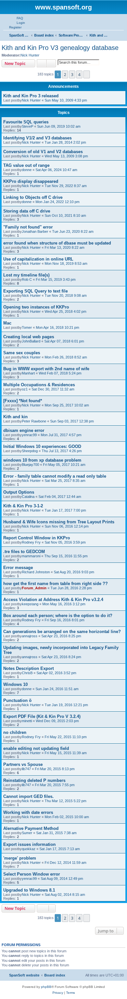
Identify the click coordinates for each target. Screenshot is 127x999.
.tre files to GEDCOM (24, 551)
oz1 (25, 389)
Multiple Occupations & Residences (39, 384)
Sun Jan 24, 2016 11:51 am (56, 689)
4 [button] (79, 74)
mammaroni (31, 556)
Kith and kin (15, 416)
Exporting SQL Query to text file (35, 291)
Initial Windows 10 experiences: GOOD (42, 446)
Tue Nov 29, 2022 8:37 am (66, 186)
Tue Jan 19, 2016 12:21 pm (66, 705)
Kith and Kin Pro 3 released (31, 95)
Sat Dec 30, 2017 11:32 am (53, 389)
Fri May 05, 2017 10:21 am (64, 465)
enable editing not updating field (36, 748)
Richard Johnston (36, 572)
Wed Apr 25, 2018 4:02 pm (65, 311)
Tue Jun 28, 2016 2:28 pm (71, 588)
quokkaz (28, 849)
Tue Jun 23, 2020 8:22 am (72, 231)
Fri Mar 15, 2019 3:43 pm (56, 279)
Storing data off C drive (26, 211)
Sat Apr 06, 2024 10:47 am (56, 170)
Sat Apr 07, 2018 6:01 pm (64, 341)
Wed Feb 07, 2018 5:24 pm (60, 373)
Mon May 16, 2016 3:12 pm (63, 604)
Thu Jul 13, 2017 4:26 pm (62, 451)
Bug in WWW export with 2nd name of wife (46, 368)
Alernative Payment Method (31, 828)
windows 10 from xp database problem (42, 460)
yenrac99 (29, 435)
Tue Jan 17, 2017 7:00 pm (65, 510)
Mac (7, 323)
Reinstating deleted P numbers (34, 780)
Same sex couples (21, 352)
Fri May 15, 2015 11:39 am (66, 753)
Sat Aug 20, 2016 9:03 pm (74, 572)
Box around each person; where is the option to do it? (57, 615)
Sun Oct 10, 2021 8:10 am (65, 215)
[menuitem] (17, 18)
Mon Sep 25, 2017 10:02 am (67, 405)
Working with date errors (28, 812)
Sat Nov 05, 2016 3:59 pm (65, 542)
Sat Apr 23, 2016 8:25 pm (61, 636)
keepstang (30, 604)
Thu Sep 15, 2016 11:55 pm (66, 556)
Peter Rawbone (34, 421)
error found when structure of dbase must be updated (57, 243)
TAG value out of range (26, 165)
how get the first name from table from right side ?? (55, 583)
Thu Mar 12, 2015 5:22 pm (65, 801)
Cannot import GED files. (28, 796)
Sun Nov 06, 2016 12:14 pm (67, 526)
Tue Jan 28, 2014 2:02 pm (65, 142)
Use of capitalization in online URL (38, 259)
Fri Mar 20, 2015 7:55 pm (55, 785)
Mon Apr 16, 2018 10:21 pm (57, 327)
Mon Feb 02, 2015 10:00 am (67, 817)
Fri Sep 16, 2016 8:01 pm (64, 620)
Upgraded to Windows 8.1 (29, 890)
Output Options (18, 492)
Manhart (28, 373)
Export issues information (29, 844)
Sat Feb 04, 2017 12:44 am (59, 497)
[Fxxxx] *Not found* (22, 400)
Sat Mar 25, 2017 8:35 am (65, 481)
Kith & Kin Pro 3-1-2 (23, 505)
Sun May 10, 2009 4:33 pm (66, 100)
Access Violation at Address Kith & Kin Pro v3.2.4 (53, 599)
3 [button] (72, 74)
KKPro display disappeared (30, 181)
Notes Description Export (28, 668)
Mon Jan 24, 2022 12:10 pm (57, 202)
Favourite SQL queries (26, 121)
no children (14, 732)
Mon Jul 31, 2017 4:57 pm (61, 435)
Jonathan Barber (35, 231)
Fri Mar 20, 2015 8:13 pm (55, 769)
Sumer (27, 833)
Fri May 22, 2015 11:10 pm (66, 737)
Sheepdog (30, 451)
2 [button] (65, 74)
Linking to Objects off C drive (33, 197)
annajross (29, 636)
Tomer (27, 327)
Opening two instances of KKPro (36, 307)
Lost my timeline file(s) (26, 275)
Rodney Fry (31, 542)
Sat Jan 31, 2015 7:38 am (56, 833)
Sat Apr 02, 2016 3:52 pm (56, 673)
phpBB (46, 987)
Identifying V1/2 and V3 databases (37, 137)
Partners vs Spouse (23, 764)
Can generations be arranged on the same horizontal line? (62, 631)
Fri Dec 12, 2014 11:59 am (65, 862)
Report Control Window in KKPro (36, 537)
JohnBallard (31, 341)
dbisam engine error (23, 430)
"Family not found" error (28, 227)
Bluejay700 (30, 465)
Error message (18, 567)
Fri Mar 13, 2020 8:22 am (64, 247)
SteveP (27, 126)
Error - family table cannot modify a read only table (54, 476)
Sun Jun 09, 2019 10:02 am (58, 126)
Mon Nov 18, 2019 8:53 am (66, 263)
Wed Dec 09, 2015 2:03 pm (57, 721)
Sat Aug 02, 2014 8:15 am (65, 894)
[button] (86, 74)
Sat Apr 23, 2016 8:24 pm (61, 657)
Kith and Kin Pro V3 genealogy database (60, 47)
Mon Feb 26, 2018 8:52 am (66, 357)
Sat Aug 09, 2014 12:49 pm (62, 878)
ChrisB (27, 673)
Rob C (27, 279)
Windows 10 (15, 684)
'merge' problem (19, 858)
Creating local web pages (28, 336)
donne (27, 170)
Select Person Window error (31, 874)
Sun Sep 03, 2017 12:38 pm (72, 421)
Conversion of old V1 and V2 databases (43, 151)
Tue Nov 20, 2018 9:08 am (66, 295)
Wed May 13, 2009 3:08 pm (66, 156)
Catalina (28, 497)
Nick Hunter (30, 55)
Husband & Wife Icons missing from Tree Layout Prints (58, 521)
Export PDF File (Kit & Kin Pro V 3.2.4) (41, 716)
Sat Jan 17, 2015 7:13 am (59, 849)
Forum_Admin (34, 588)
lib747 (26, 769)
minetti (27, 721)
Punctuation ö (17, 700)
